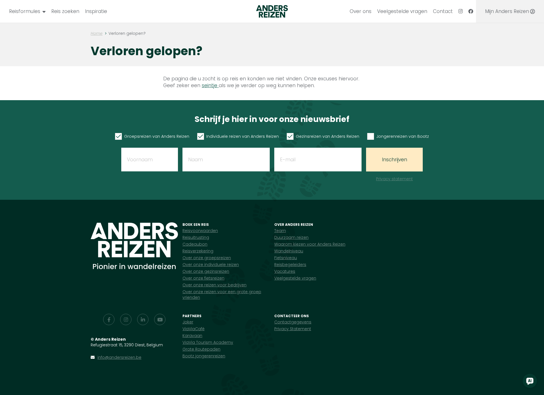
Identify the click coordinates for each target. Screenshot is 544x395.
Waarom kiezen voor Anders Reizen (309, 244)
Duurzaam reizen (291, 237)
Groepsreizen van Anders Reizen (156, 136)
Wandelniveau (288, 251)
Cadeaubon (194, 244)
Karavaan (192, 335)
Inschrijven (394, 159)
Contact (443, 11)
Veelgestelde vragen (402, 11)
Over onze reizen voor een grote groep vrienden (221, 294)
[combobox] (27, 11)
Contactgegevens (292, 322)
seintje (210, 85)
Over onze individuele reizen (210, 264)
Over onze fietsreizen (203, 278)
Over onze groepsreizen (206, 258)
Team (280, 230)
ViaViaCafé (193, 329)
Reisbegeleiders (290, 264)
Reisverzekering (197, 251)
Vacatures (284, 271)
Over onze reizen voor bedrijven (214, 285)
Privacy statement (394, 179)
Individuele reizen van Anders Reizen (242, 136)
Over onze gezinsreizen (205, 271)
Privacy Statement (292, 329)
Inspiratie (96, 11)
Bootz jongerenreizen (203, 356)
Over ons (360, 11)
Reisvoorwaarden (200, 230)
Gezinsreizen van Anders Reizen (327, 136)
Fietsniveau (285, 258)
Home (97, 33)
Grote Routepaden (201, 349)
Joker (187, 322)
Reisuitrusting (195, 237)
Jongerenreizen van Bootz (402, 136)
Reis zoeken (65, 11)
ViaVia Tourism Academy (207, 342)
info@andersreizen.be (119, 357)
